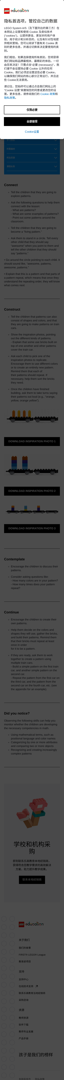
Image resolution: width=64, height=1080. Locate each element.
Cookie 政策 (47, 94)
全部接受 (32, 121)
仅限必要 (32, 109)
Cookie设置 (32, 131)
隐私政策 (9, 97)
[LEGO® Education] (16, 11)
